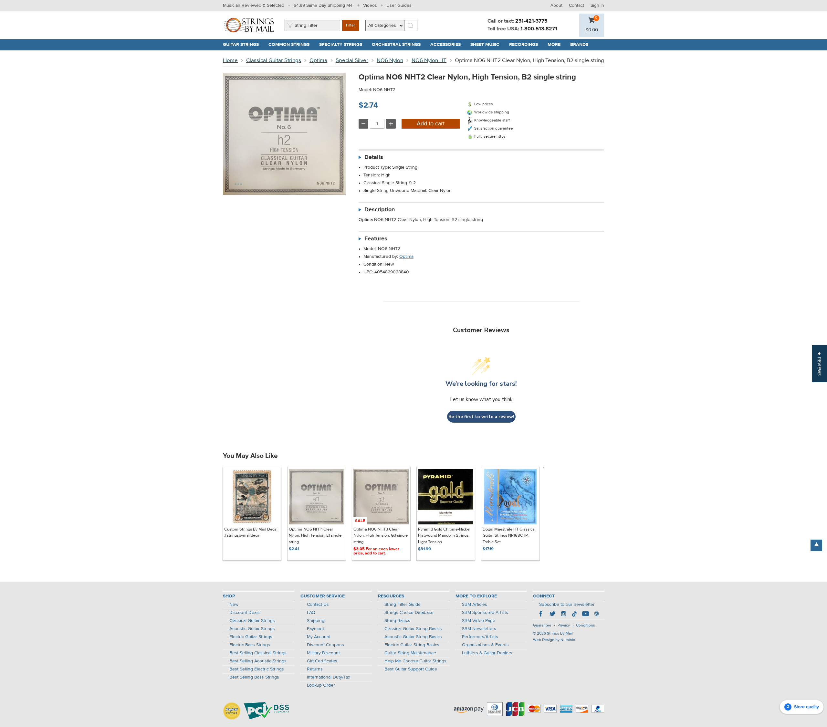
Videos (370, 5)
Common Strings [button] (291, 44)
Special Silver (352, 60)
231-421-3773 (531, 21)
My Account (318, 637)
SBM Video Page (478, 620)
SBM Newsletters (479, 629)
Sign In (597, 5)
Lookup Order (321, 685)
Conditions (585, 625)
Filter (350, 25)
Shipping (315, 620)
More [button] (556, 44)
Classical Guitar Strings (273, 60)
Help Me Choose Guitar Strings (415, 661)
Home (230, 60)
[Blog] (596, 614)
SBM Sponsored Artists (485, 612)
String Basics (397, 620)
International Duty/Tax (328, 677)
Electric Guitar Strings (250, 637)
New (233, 604)
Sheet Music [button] (487, 44)
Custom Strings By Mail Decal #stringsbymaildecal (250, 532)
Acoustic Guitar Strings (252, 629)
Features (375, 239)
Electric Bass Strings (249, 645)
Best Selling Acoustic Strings (258, 661)
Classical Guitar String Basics (413, 629)
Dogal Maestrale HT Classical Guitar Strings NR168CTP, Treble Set (509, 535)
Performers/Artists (480, 637)
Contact (576, 5)
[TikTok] (574, 614)
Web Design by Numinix (554, 640)
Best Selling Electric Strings (256, 669)
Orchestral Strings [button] (398, 44)
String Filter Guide (402, 604)
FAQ (311, 612)
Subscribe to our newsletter (567, 604)
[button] (592, 30)
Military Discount (323, 653)
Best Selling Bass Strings (254, 677)
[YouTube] (585, 614)
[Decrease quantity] (363, 124)
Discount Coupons (325, 645)
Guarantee (542, 625)
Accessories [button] (448, 44)
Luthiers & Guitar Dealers (487, 653)
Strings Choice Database (409, 612)
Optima (318, 60)
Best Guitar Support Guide (410, 669)
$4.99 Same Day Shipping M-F (324, 5)
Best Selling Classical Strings (258, 653)
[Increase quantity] (391, 124)
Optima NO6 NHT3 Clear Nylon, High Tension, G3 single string (380, 535)
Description (379, 210)
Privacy (564, 625)
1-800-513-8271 (538, 29)
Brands (579, 44)
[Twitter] (552, 614)
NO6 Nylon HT (429, 60)
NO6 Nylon (390, 60)
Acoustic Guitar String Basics (413, 637)
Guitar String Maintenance (410, 653)
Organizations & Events (485, 645)
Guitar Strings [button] (243, 44)
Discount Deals (244, 612)
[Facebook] (541, 614)
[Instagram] (563, 614)
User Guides (399, 5)
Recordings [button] (526, 44)
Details (373, 157)
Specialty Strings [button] (343, 44)
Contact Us (318, 604)
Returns (315, 669)
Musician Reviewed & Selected (253, 5)
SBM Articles (474, 604)
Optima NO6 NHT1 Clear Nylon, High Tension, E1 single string (315, 535)
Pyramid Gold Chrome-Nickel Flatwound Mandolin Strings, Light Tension (444, 535)
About (556, 5)
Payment (315, 629)
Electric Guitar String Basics (411, 645)
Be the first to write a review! (481, 417)
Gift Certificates (322, 661)
